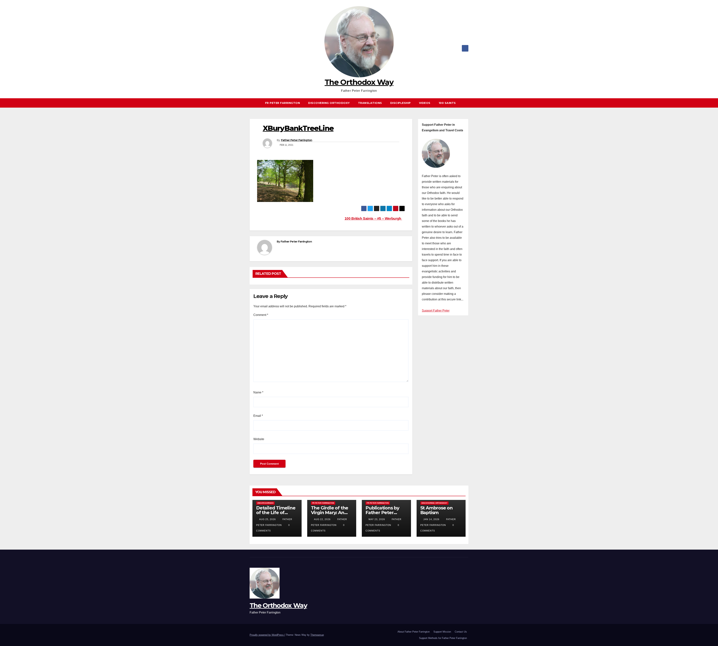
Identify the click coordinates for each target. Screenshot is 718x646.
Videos (424, 103)
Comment (260, 314)
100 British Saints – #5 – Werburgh (373, 218)
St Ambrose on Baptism (436, 510)
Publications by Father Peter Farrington (382, 512)
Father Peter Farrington (296, 140)
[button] (467, 102)
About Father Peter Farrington (414, 631)
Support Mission (442, 631)
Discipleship (400, 103)
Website (258, 439)
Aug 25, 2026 (267, 519)
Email (258, 415)
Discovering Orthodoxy (329, 103)
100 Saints (447, 103)
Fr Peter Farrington (282, 103)
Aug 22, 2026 (322, 519)
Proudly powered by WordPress (267, 634)
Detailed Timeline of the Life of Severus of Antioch (276, 512)
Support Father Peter (435, 310)
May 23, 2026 (377, 519)
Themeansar (317, 634)
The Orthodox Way (359, 82)
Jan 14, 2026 (431, 519)
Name (258, 392)
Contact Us (461, 631)
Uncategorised (265, 503)
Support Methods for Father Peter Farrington (443, 638)
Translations (370, 103)
